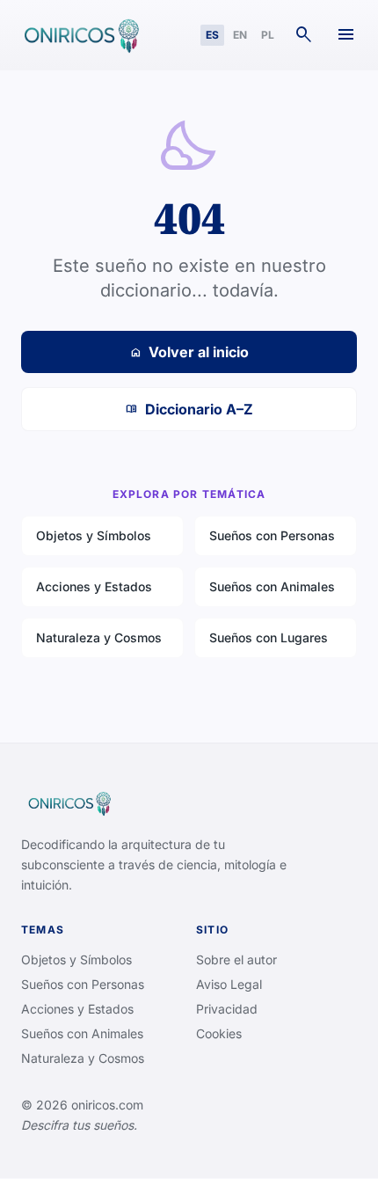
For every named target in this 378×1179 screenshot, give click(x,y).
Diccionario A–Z (189, 409)
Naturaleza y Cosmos (99, 637)
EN (240, 34)
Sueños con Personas (272, 535)
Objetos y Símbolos (93, 535)
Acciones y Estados (94, 586)
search (304, 35)
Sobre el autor (236, 959)
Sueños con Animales (272, 586)
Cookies (219, 1033)
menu (346, 35)
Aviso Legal (229, 984)
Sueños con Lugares (268, 637)
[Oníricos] (79, 35)
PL (267, 34)
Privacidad (227, 1008)
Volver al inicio (189, 352)
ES (212, 34)
